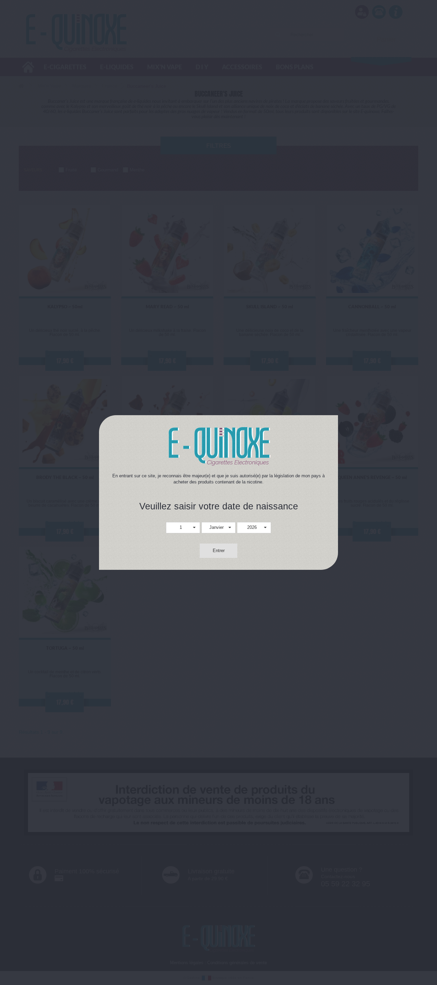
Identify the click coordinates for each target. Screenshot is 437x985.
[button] (183, 527)
